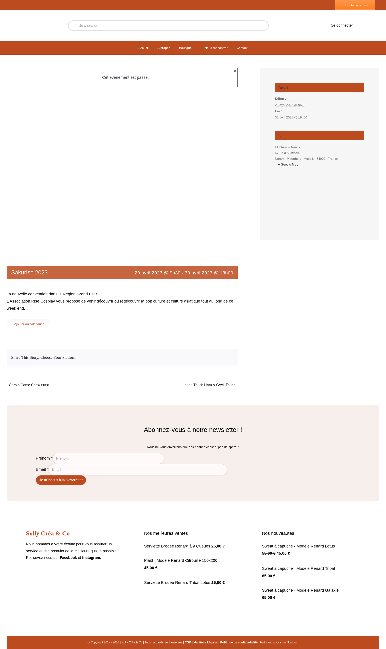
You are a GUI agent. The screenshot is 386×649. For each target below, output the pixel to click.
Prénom (44, 458)
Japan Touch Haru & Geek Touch (209, 384)
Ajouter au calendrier (29, 324)
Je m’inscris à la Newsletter (61, 480)
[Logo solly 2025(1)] (36, 14)
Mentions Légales (205, 642)
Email (42, 469)
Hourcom (292, 642)
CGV (188, 642)
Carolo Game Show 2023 (29, 384)
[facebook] (27, 571)
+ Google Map (288, 164)
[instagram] (34, 571)
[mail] (48, 571)
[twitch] (41, 571)
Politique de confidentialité (239, 642)
